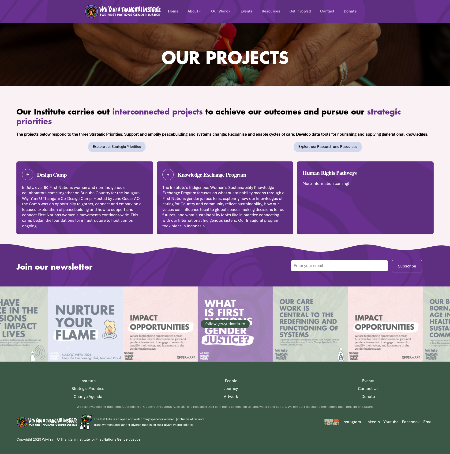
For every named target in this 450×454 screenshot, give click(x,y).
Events (246, 11)
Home (173, 11)
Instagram (351, 421)
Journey (231, 388)
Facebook (411, 421)
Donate (350, 11)
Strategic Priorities (87, 388)
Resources (271, 11)
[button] (194, 11)
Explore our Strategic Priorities (117, 146)
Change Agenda (88, 396)
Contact (327, 11)
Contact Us (368, 388)
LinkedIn (372, 421)
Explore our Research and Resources (327, 146)
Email (428, 421)
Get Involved (300, 11)
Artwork (231, 396)
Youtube (390, 421)
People (231, 380)
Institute (88, 380)
